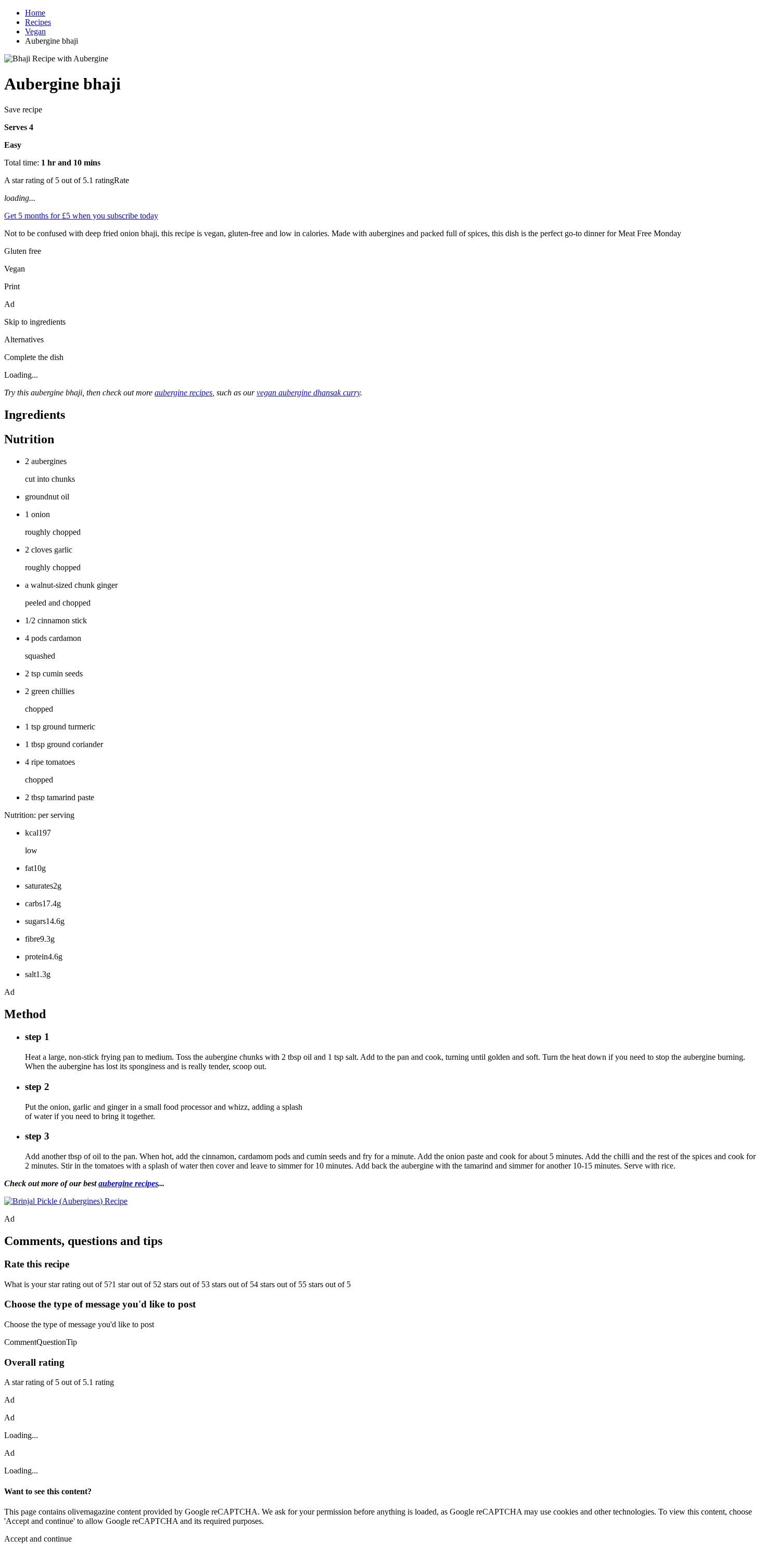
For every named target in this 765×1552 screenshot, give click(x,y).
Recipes (38, 22)
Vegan (35, 31)
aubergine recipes (183, 392)
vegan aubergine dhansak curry (308, 392)
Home (35, 12)
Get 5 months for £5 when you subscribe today (81, 215)
